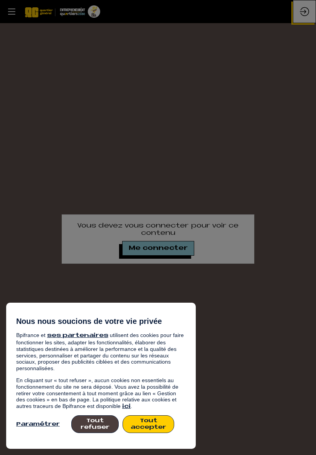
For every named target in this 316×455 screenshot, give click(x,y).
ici (126, 407)
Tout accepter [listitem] (148, 424)
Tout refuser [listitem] (95, 424)
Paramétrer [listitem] (38, 424)
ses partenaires (77, 336)
